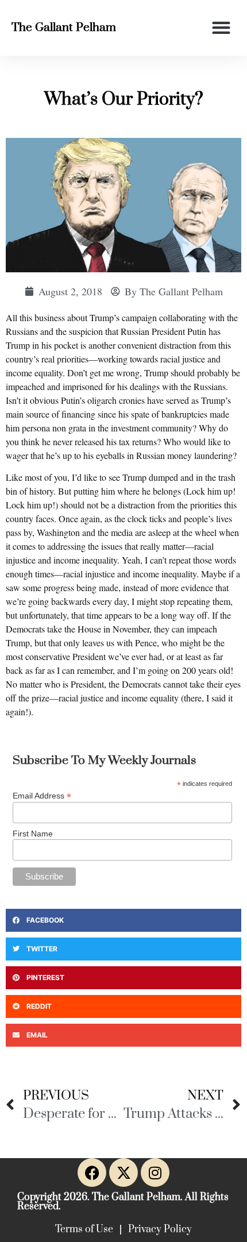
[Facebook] (92, 1172)
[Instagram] (155, 1172)
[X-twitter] (123, 1172)
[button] (221, 28)
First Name (33, 834)
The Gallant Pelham (63, 27)
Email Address (42, 795)
